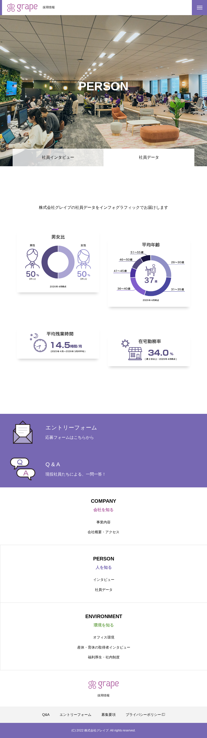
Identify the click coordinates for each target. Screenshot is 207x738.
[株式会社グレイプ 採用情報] (22, 7)
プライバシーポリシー (143, 715)
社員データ (104, 590)
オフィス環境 (103, 637)
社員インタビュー (58, 157)
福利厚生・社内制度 (104, 657)
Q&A (45, 715)
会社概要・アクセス (103, 532)
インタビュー (103, 580)
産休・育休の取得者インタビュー (103, 647)
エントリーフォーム (75, 715)
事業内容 (103, 522)
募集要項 (108, 715)
